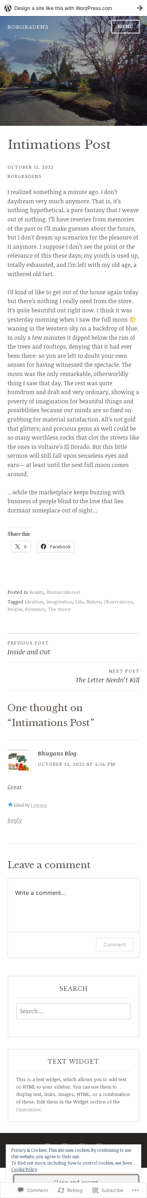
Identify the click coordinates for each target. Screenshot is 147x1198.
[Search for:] (73, 1011)
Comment (114, 944)
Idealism (34, 601)
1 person (39, 805)
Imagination (59, 601)
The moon (59, 609)
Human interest (63, 592)
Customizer (28, 1109)
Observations (118, 601)
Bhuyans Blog (57, 753)
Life (79, 601)
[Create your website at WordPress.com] (73, 8)
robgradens (28, 27)
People (14, 609)
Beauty (36, 592)
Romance (35, 609)
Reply (14, 820)
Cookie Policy (24, 1169)
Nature (93, 601)
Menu (125, 26)
